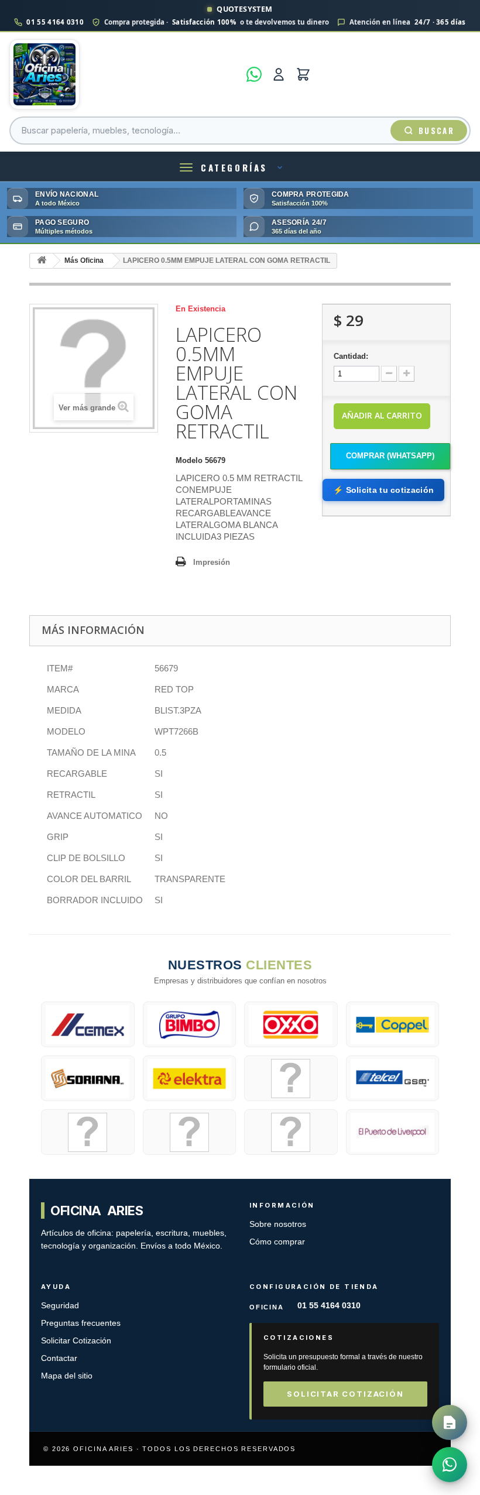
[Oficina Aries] (124, 74)
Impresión (211, 562)
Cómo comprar (277, 1241)
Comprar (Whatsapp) (390, 455)
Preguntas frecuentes (81, 1323)
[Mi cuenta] (278, 74)
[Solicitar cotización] (449, 1422)
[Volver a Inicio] (41, 260)
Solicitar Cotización (76, 1340)
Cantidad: (351, 356)
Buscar (436, 130)
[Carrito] (303, 74)
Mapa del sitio (66, 1375)
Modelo (189, 460)
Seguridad (60, 1305)
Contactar (59, 1358)
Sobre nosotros (277, 1224)
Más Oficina (84, 260)
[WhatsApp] (254, 74)
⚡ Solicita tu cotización (383, 490)
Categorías (234, 167)
